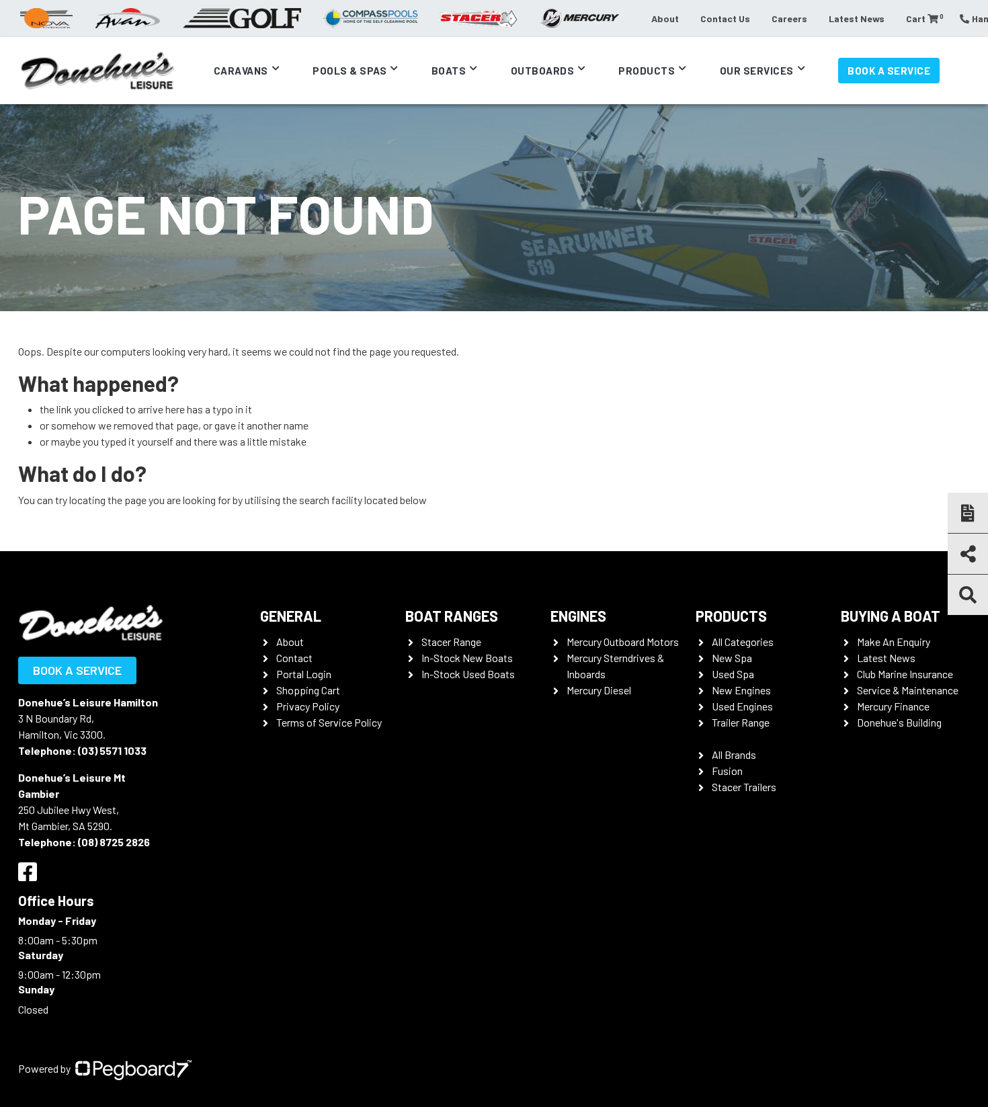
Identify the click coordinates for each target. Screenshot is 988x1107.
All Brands (734, 754)
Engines (578, 615)
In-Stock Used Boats (468, 673)
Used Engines (742, 706)
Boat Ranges (451, 615)
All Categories (743, 641)
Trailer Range (741, 722)
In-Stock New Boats (467, 657)
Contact (294, 657)
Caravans (241, 71)
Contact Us (725, 18)
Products (646, 71)
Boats (448, 71)
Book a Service (889, 71)
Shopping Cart (308, 690)
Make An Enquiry (893, 641)
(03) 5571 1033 (112, 750)
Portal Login (303, 673)
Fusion (727, 770)
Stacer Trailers (744, 786)
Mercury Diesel (599, 690)
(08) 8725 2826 (114, 841)
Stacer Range (451, 641)
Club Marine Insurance (905, 673)
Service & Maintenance (907, 690)
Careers (789, 18)
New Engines (741, 690)
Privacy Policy (307, 706)
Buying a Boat (890, 615)
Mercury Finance (893, 706)
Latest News (856, 18)
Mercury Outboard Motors (623, 641)
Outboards (543, 71)
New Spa (732, 657)
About (665, 18)
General (290, 615)
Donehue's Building (899, 722)
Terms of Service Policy (329, 722)
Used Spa (733, 673)
